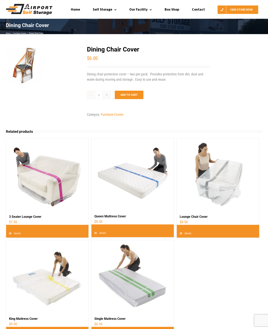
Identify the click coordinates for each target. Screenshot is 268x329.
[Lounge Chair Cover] (218, 174)
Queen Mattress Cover (110, 216)
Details (17, 233)
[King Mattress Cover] (47, 276)
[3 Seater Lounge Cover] (47, 174)
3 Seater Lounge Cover (25, 217)
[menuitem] (78, 9)
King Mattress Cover (23, 319)
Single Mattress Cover (110, 319)
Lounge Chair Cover (194, 217)
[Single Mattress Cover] (132, 276)
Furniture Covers (112, 114)
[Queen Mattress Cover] (132, 174)
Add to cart (129, 94)
